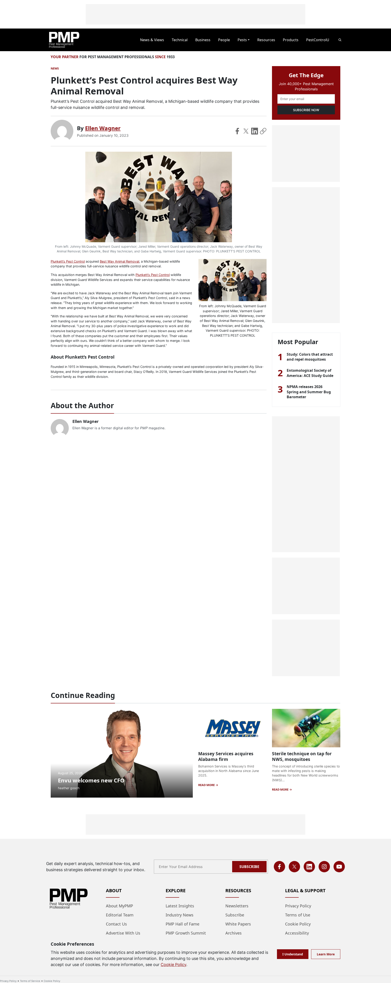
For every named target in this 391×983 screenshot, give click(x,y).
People (224, 39)
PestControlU (317, 39)
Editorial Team (120, 915)
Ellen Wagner (103, 128)
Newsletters (236, 906)
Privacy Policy (298, 906)
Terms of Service (30, 981)
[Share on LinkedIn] (254, 131)
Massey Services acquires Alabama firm (225, 756)
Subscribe (249, 866)
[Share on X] (246, 131)
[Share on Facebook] (237, 131)
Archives (233, 933)
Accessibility (297, 933)
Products (290, 39)
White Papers (238, 924)
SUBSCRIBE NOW (306, 110)
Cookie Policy (298, 924)
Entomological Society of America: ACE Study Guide (310, 373)
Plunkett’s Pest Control (68, 261)
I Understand (292, 954)
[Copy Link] (263, 131)
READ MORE (206, 785)
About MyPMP (119, 906)
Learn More (326, 954)
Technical (180, 39)
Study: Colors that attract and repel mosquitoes (310, 357)
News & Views (152, 39)
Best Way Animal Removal (119, 261)
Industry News (179, 915)
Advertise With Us (123, 933)
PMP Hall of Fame (182, 924)
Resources (266, 39)
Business (202, 39)
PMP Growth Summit (186, 933)
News (55, 68)
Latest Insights (180, 906)
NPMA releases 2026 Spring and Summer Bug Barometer (309, 391)
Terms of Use (297, 915)
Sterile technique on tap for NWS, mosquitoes (302, 756)
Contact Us (116, 924)
